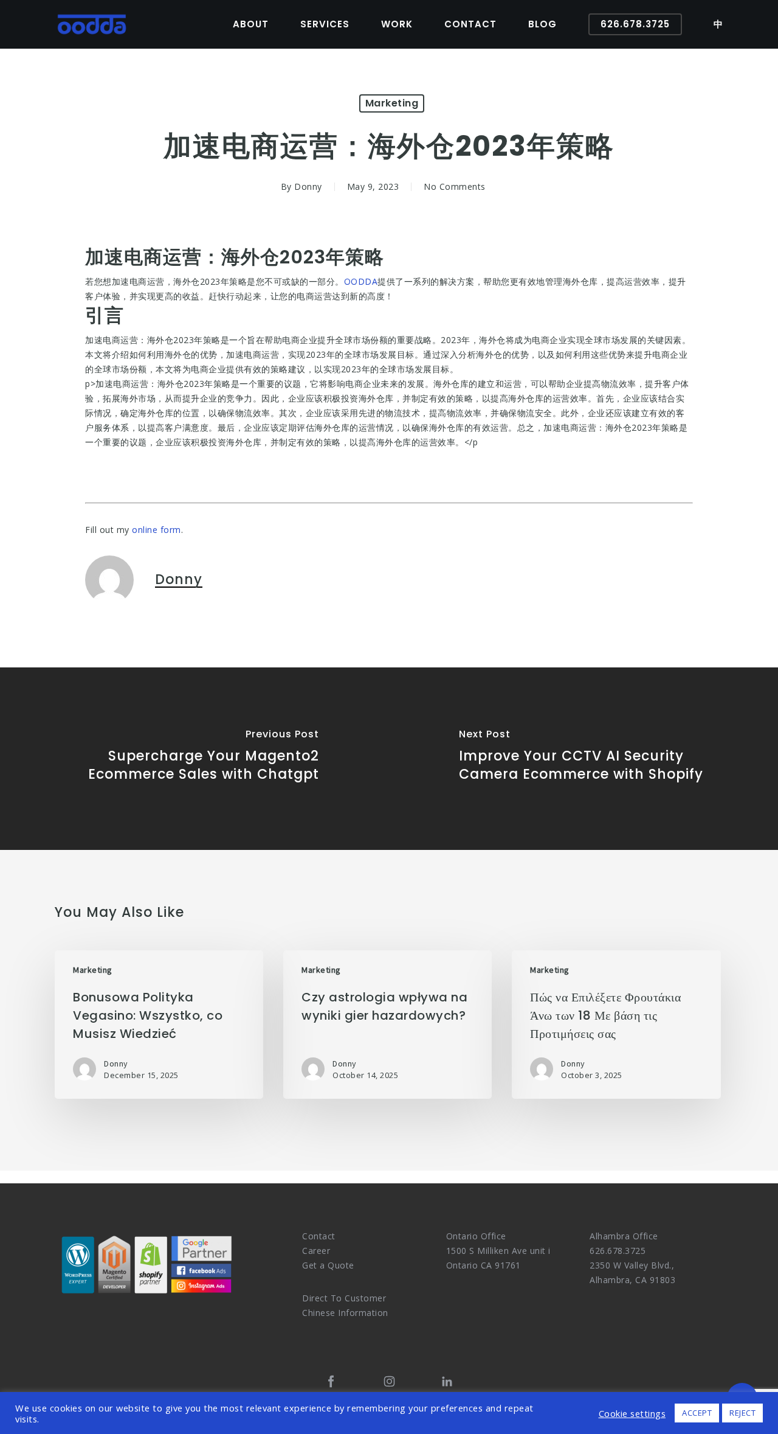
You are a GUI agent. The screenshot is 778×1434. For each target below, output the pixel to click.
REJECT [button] (742, 1412)
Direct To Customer (344, 1298)
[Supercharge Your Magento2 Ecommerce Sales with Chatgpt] (194, 758)
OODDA (361, 281)
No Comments (455, 186)
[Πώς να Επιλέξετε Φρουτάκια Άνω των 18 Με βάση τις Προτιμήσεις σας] (616, 1024)
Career (316, 1250)
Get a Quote (328, 1265)
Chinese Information (345, 1312)
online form (156, 529)
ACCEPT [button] (697, 1412)
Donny (308, 186)
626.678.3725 (617, 1250)
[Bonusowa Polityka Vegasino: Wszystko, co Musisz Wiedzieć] (159, 1024)
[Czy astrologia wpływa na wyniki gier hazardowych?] (387, 1024)
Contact (319, 1236)
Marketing (392, 103)
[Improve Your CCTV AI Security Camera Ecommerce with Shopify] (583, 758)
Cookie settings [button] (632, 1413)
